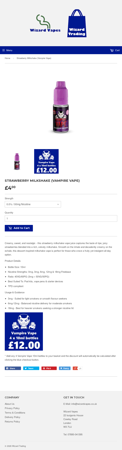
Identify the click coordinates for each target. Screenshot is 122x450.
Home (7, 58)
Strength (9, 198)
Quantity (9, 212)
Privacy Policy (12, 408)
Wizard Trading (19, 445)
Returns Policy (12, 421)
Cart (117, 50)
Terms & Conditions (15, 412)
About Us (9, 403)
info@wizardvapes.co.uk (84, 403)
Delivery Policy (12, 417)
